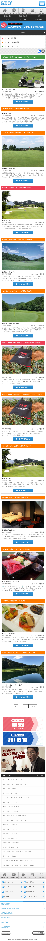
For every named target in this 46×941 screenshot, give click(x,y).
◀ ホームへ (6, 933)
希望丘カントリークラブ (10, 802)
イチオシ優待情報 (11, 38)
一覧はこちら (39, 775)
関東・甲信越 (23, 16)
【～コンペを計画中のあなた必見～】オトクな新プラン (18, 132)
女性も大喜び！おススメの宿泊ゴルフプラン (15, 497)
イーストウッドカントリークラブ (12, 685)
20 (25, 706)
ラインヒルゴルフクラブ (9, 89)
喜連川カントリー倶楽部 (10, 833)
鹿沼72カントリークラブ (10, 793)
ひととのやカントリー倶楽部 (10, 582)
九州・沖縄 (38, 19)
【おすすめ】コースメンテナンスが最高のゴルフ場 (17, 291)
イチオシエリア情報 (11, 46)
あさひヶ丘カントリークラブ (11, 842)
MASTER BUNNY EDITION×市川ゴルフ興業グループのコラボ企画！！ (22, 342)
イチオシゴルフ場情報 (12, 42)
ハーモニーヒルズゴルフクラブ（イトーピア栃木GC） (18, 851)
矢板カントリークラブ (8, 272)
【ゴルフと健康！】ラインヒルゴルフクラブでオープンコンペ (20, 57)
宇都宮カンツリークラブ (10, 829)
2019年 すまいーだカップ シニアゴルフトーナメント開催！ (19, 652)
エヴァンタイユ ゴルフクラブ (12, 811)
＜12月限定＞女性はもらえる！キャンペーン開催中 (17, 239)
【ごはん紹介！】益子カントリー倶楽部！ (14, 601)
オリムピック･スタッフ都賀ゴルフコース (15, 815)
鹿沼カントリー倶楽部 (9, 856)
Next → (32, 706)
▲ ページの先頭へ (38, 933)
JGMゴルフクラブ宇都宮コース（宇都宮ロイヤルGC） (18, 865)
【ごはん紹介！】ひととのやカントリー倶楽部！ (16, 549)
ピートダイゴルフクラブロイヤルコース (14, 820)
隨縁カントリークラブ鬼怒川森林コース (14, 784)
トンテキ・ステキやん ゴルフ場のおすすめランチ (17, 187)
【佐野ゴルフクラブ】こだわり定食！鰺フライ (15, 108)
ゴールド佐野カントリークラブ (12, 847)
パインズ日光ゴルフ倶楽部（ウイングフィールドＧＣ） (19, 860)
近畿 (7, 19)
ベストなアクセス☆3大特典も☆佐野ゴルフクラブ (16, 446)
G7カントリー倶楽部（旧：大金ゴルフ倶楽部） (16, 798)
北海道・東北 (7, 16)
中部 (38, 16)
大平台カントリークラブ (10, 824)
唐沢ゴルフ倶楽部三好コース (10, 323)
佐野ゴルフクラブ (7, 113)
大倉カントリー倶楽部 (8, 168)
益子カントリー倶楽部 (8, 633)
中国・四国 (23, 19)
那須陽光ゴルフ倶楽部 (8, 530)
